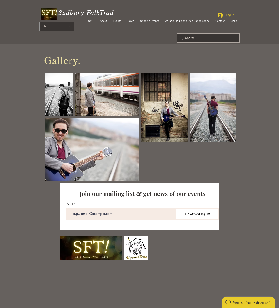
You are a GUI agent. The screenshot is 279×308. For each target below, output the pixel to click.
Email (70, 204)
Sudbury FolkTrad (86, 12)
